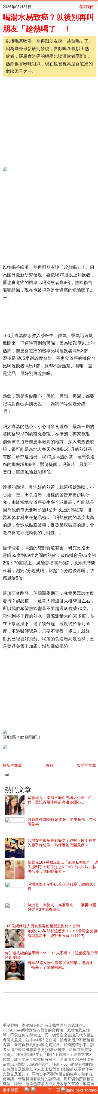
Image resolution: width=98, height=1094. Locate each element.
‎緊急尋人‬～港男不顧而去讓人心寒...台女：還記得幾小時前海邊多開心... (59, 799)
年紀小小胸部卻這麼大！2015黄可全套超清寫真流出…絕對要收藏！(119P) (62, 933)
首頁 (49, 765)
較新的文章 (12, 765)
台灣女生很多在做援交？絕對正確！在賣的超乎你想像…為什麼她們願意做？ (61, 842)
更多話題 (10, 1090)
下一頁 (54, 1090)
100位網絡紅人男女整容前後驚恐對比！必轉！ (44, 926)
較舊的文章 (86, 765)
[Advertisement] (51, 120)
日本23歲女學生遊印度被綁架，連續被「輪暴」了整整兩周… (60, 965)
